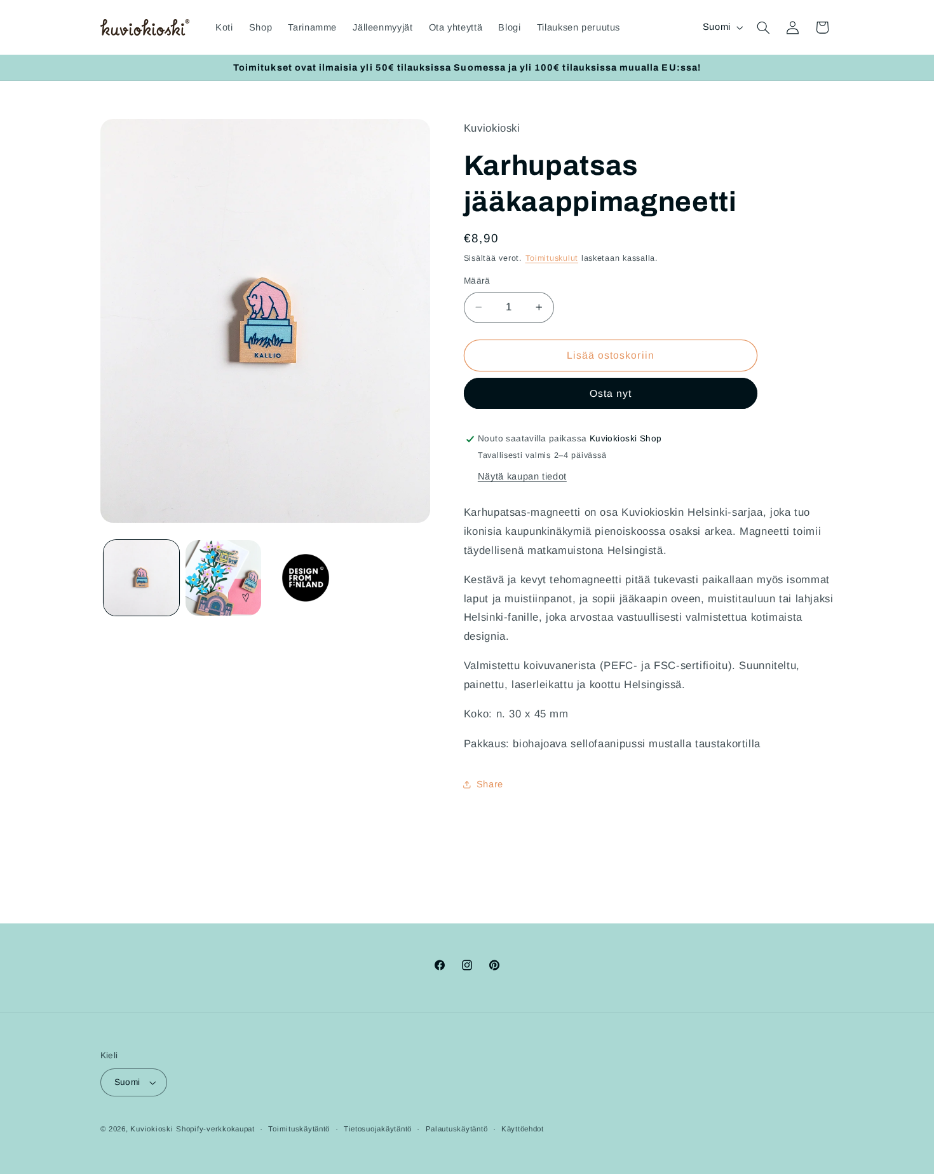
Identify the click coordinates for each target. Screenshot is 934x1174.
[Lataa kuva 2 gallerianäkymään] (223, 578)
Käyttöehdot (522, 1129)
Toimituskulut (552, 258)
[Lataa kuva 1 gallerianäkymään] (141, 578)
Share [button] (490, 784)
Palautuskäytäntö (457, 1129)
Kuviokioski (151, 1129)
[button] (763, 27)
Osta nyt (611, 393)
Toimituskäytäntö (299, 1129)
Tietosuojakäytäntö (378, 1129)
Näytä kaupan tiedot (522, 476)
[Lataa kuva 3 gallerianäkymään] (306, 578)
